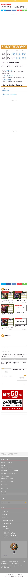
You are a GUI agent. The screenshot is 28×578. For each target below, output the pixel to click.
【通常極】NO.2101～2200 (6, 4)
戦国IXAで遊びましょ (6, 476)
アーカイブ (3, 491)
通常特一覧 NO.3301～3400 (11, 537)
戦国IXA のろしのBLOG (7, 468)
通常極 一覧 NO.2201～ (10, 533)
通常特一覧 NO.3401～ (10, 535)
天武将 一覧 (7, 530)
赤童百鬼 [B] (9, 70)
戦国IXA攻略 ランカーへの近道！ (9, 470)
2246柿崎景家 (5, 90)
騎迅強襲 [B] (7, 79)
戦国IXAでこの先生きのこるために (9, 473)
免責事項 (18, 574)
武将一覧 (5, 526)
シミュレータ (6, 517)
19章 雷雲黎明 (7, 523)
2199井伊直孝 (5, 94)
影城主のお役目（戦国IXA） (8, 478)
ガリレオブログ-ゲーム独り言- (8, 481)
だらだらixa (4, 484)
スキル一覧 (5, 511)
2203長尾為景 (13, 94)
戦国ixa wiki (4, 465)
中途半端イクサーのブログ (7, 462)
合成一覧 (5, 514)
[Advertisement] (14, 29)
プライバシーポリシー (11, 574)
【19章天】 (7, 528)
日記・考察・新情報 (8, 520)
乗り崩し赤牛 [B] (8, 75)
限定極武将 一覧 (8, 532)
